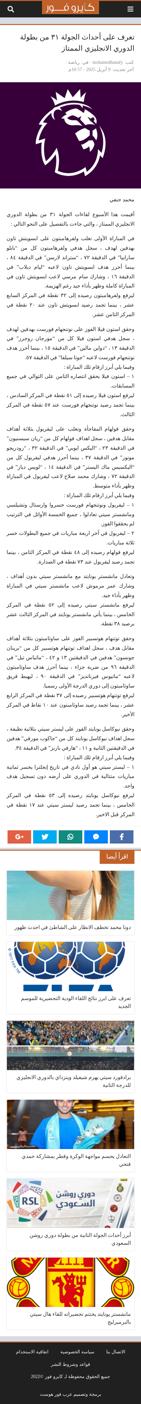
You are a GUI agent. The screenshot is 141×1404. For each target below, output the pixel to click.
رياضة (74, 62)
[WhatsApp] (70, 836)
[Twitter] (45, 836)
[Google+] (19, 836)
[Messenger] (96, 836)
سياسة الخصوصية (77, 1351)
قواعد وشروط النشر (70, 1364)
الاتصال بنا (115, 1351)
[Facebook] (121, 836)
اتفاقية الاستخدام (32, 1351)
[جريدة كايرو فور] (70, 7)
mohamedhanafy (107, 62)
